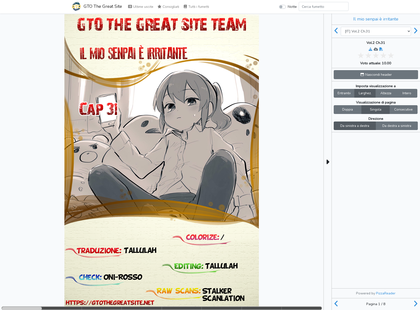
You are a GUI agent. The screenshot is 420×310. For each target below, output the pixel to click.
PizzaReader (385, 293)
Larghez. (365, 93)
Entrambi (344, 93)
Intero (406, 93)
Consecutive (403, 109)
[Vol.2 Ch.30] (336, 31)
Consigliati (170, 6)
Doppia (347, 109)
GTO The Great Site (102, 6)
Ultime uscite (142, 6)
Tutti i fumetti (198, 6)
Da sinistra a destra (354, 125)
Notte (292, 6)
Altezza (385, 93)
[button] (376, 74)
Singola (375, 109)
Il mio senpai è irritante (375, 19)
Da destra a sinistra (396, 125)
